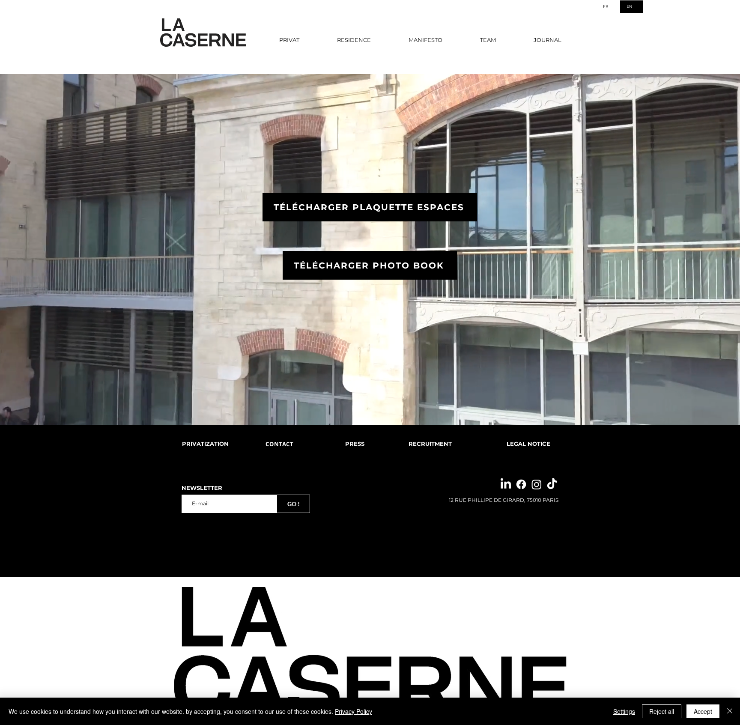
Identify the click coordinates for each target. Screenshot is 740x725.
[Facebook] (521, 484)
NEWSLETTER (202, 488)
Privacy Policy (353, 711)
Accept (703, 711)
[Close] (730, 711)
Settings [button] (624, 711)
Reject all (661, 711)
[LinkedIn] (505, 484)
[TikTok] (552, 484)
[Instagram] (536, 484)
